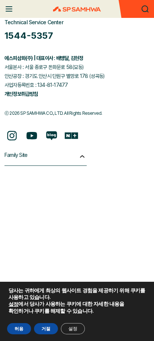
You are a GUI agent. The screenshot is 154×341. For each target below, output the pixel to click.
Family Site (15, 155)
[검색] (145, 8)
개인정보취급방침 (21, 94)
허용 (19, 329)
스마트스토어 (71, 135)
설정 (13, 304)
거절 (45, 329)
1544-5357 (28, 35)
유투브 (31, 135)
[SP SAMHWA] (77, 9)
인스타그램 (11, 135)
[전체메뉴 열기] (8, 8)
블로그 (51, 135)
